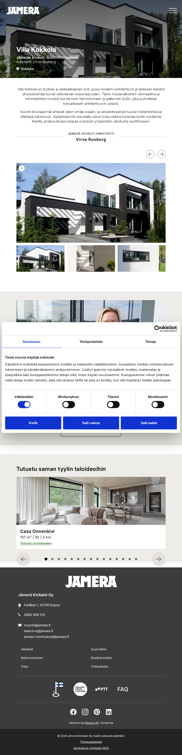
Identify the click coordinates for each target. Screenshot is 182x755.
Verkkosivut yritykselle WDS (91, 748)
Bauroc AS (92, 722)
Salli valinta (91, 423)
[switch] (68, 404)
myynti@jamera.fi (37, 625)
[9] (104, 559)
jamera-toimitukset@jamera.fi (46, 637)
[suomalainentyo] (59, 689)
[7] (91, 559)
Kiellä (33, 423)
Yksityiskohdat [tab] (91, 341)
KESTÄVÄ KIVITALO (101, 658)
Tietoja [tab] (150, 341)
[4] (72, 559)
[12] (123, 559)
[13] (130, 559)
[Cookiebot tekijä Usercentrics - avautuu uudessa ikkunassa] (157, 328)
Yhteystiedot (99, 666)
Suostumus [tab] (32, 341)
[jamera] (123, 689)
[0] (46, 559)
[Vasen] (150, 154)
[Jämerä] (23, 10)
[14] (136, 559)
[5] (78, 559)
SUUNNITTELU (99, 649)
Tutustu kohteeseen (36, 543)
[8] (97, 559)
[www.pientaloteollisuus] (102, 689)
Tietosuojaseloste (91, 741)
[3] (65, 559)
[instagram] (85, 712)
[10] (110, 559)
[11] (117, 559)
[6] (84, 559)
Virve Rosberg (44, 62)
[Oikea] (161, 154)
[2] (59, 559)
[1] (52, 559)
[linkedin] (108, 712)
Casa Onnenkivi (37, 531)
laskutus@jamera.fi (38, 631)
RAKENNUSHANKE (32, 658)
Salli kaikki (149, 423)
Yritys (24, 666)
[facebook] (73, 712)
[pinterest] (97, 712)
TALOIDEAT (27, 649)
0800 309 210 (34, 615)
